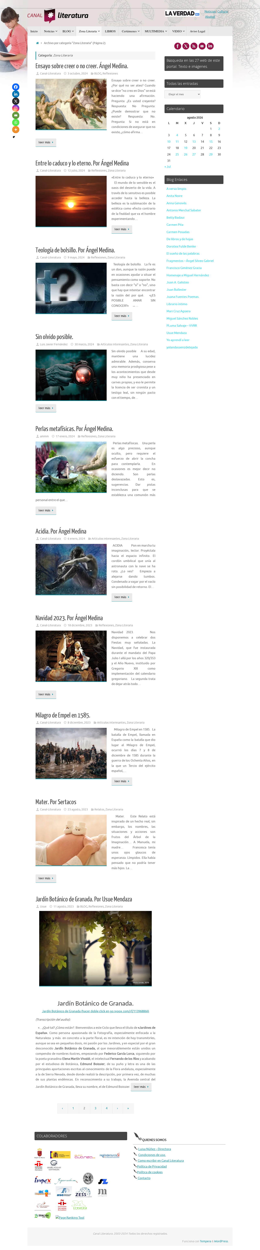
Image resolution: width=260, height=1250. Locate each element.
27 (194, 155)
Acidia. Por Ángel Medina (61, 531)
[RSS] (194, 46)
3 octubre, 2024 (78, 73)
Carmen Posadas (178, 232)
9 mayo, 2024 (76, 257)
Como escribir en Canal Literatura (161, 1161)
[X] (15, 101)
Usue (43, 906)
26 (185, 155)
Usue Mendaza (177, 333)
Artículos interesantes (115, 344)
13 (194, 142)
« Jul (168, 167)
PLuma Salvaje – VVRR (182, 326)
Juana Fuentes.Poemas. (183, 297)
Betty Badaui (175, 218)
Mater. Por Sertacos (56, 802)
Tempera (205, 1241)
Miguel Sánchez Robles (182, 319)
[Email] (15, 115)
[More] (15, 129)
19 (185, 148)
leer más (44, 142)
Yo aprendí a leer (178, 340)
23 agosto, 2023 (78, 809)
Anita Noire (174, 196)
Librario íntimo (177, 304)
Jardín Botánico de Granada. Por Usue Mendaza (84, 899)
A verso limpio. (177, 189)
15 (210, 142)
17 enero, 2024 (65, 436)
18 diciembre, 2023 (80, 625)
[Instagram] (15, 108)
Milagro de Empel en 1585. (63, 715)
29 (210, 155)
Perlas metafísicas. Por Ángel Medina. (74, 429)
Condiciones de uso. (152, 1155)
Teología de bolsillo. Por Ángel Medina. (75, 250)
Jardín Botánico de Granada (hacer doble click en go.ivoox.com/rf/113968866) (95, 1011)
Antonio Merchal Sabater (184, 210)
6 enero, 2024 (76, 538)
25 (177, 155)
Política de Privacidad (152, 1167)
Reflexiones (110, 73)
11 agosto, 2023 (63, 906)
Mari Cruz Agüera (179, 311)
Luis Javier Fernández (54, 344)
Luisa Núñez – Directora (154, 1149)
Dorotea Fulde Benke (181, 246)
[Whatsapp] (15, 122)
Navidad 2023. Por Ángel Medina (69, 618)
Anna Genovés (176, 203)
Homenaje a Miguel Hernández (188, 275)
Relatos (99, 809)
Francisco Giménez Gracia (184, 268)
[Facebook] (15, 87)
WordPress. (221, 1241)
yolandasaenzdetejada (182, 347)
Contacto (144, 1178)
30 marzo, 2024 (84, 344)
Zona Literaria (117, 170)
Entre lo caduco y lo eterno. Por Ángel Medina (82, 163)
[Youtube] (202, 46)
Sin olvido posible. (54, 337)
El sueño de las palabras (183, 254)
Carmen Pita (175, 225)
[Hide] (13, 137)
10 (168, 142)
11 (177, 142)
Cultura (222, 12)
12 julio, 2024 (76, 170)
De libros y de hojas (180, 239)
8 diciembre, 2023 (79, 722)
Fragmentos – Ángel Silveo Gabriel (190, 261)
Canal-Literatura (50, 73)
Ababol (210, 17)
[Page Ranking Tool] (70, 1218)
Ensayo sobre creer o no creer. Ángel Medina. (82, 66)
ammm (44, 436)
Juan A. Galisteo (178, 282)
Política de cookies (150, 1172)
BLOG (97, 73)
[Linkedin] (15, 94)
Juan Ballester (176, 290)
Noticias (210, 12)
